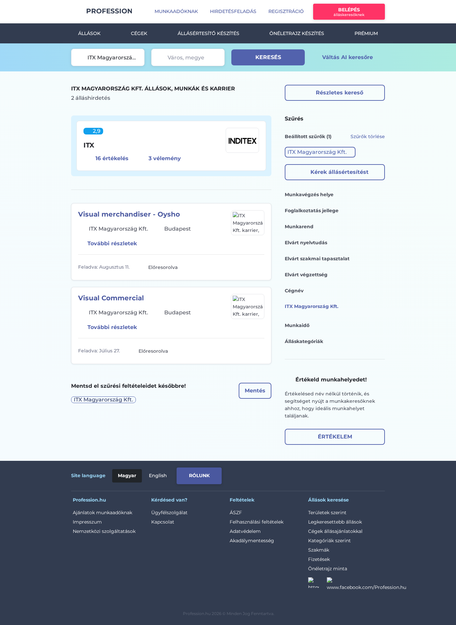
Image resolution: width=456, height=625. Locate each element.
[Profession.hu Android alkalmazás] (357, 474)
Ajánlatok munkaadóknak (102, 513)
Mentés (255, 390)
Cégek (139, 33)
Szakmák (318, 550)
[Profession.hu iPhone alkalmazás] (309, 474)
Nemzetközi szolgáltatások (104, 531)
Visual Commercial (111, 298)
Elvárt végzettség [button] (306, 275)
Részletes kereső (339, 92)
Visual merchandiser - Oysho (129, 214)
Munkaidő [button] (297, 325)
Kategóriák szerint (329, 541)
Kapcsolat (162, 522)
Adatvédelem (245, 531)
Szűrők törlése (368, 136)
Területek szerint (327, 513)
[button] (320, 152)
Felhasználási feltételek (256, 522)
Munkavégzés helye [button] (309, 195)
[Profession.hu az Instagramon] (317, 584)
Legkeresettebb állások (335, 522)
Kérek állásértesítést (339, 172)
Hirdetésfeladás (233, 11)
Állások (89, 33)
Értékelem (335, 436)
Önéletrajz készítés (296, 33)
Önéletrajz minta (327, 569)
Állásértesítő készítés (208, 33)
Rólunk (199, 476)
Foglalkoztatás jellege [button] (311, 211)
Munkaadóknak (176, 11)
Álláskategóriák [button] (304, 341)
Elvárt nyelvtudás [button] (306, 243)
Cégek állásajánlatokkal (335, 531)
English (158, 476)
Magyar (127, 476)
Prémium (366, 33)
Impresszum (87, 522)
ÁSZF (236, 513)
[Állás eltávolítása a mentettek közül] (258, 267)
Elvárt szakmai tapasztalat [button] (317, 259)
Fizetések (319, 559)
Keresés (268, 57)
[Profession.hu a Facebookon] (366, 584)
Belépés (349, 12)
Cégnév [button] (294, 291)
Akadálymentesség (252, 541)
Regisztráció (286, 11)
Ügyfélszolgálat (169, 513)
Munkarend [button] (299, 227)
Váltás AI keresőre (347, 57)
